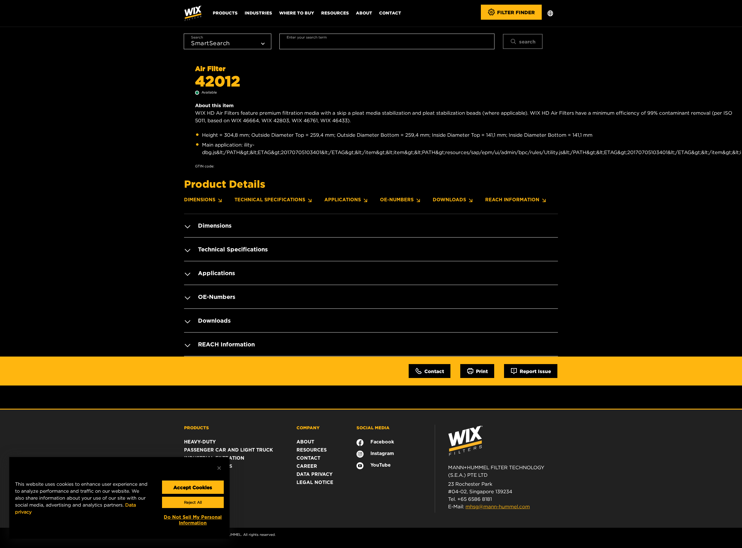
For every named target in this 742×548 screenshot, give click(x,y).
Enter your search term (307, 37)
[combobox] (387, 41)
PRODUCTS (196, 427)
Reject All (193, 502)
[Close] (219, 468)
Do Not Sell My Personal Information (193, 520)
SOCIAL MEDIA (373, 427)
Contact (390, 12)
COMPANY (308, 427)
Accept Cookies (192, 487)
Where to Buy (296, 12)
